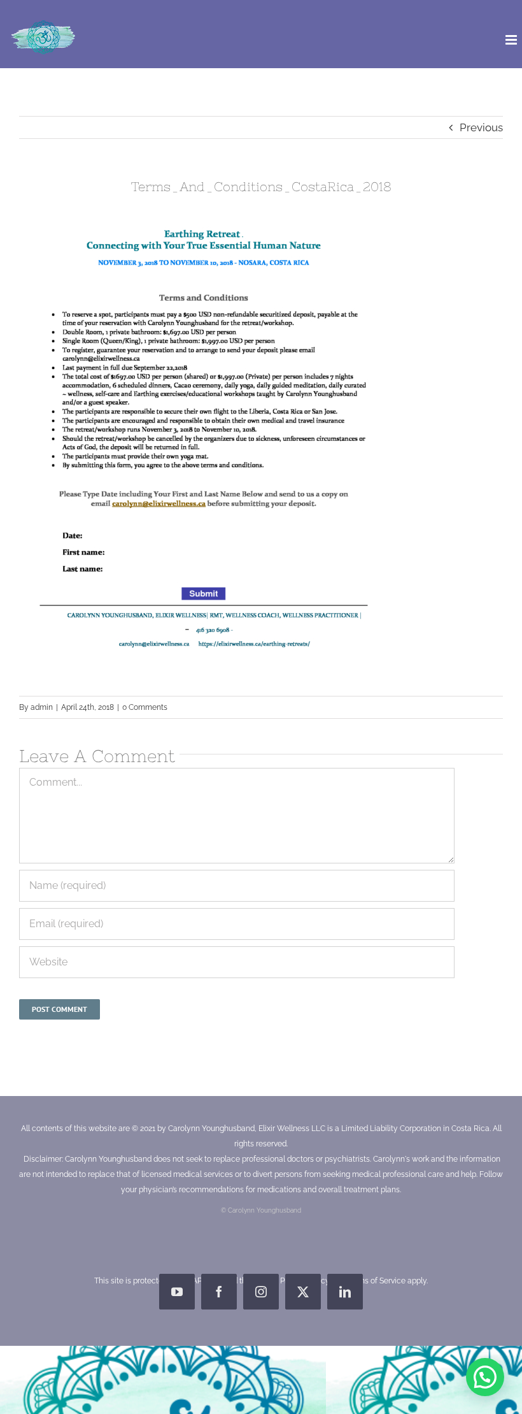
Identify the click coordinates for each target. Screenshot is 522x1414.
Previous (481, 127)
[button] (485, 1377)
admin (42, 707)
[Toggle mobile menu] (512, 40)
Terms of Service (376, 1280)
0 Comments (144, 707)
